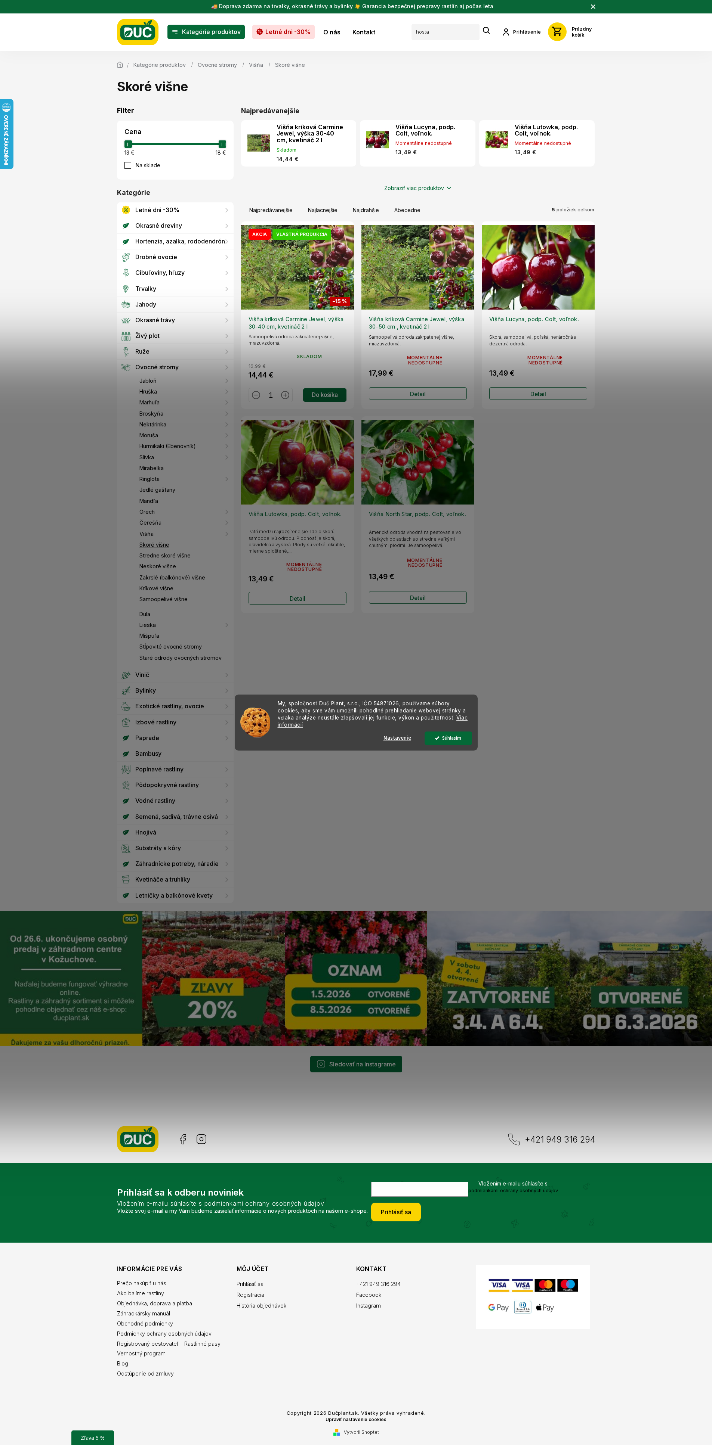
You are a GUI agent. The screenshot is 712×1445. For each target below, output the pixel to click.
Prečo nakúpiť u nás (141, 1283)
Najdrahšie (366, 210)
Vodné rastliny (155, 800)
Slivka (146, 457)
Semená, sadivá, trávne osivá (176, 816)
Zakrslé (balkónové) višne (172, 577)
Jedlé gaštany (157, 490)
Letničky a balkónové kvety (174, 895)
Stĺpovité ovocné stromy (170, 646)
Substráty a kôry (158, 848)
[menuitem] (206, 32)
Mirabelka (151, 468)
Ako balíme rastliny (140, 1293)
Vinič (142, 674)
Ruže (142, 351)
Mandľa (148, 501)
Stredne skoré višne (165, 555)
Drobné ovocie (156, 257)
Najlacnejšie (322, 210)
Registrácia (250, 1295)
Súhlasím (451, 738)
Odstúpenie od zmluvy (145, 1373)
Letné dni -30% (157, 210)
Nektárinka (152, 424)
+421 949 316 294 (560, 1139)
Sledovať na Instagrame (362, 1064)
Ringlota (149, 479)
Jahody (145, 304)
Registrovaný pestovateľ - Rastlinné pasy (169, 1343)
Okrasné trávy (155, 320)
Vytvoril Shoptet (361, 1432)
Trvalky (145, 288)
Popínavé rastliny (159, 769)
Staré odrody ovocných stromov (180, 658)
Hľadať (487, 31)
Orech (147, 512)
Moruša (148, 435)
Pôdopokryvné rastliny (167, 785)
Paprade (147, 738)
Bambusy (148, 753)
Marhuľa (149, 402)
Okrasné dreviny (158, 225)
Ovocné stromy (157, 367)
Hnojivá (145, 832)
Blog (122, 1363)
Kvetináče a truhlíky (162, 879)
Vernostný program (141, 1353)
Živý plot (147, 335)
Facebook (182, 1139)
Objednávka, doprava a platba (154, 1303)
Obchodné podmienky (145, 1323)
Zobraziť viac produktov (414, 188)
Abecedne (407, 210)
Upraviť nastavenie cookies (356, 1419)
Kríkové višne (156, 588)
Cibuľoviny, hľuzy (160, 272)
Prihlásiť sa (396, 1212)
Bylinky (145, 690)
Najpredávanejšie (271, 210)
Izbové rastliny (155, 722)
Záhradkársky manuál (143, 1313)
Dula (144, 614)
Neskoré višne (157, 566)
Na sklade (148, 165)
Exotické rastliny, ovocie (169, 706)
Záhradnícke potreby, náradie (177, 863)
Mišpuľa (149, 636)
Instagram (201, 1139)
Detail (418, 394)
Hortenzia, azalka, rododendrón (180, 241)
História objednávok (261, 1305)
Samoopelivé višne (163, 599)
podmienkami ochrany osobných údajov (513, 1190)
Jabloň (148, 380)
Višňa (146, 534)
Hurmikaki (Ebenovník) (167, 446)
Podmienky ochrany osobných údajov (164, 1333)
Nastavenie (397, 738)
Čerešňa (150, 522)
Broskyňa (151, 413)
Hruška (148, 391)
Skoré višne (154, 544)
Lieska (147, 625)
